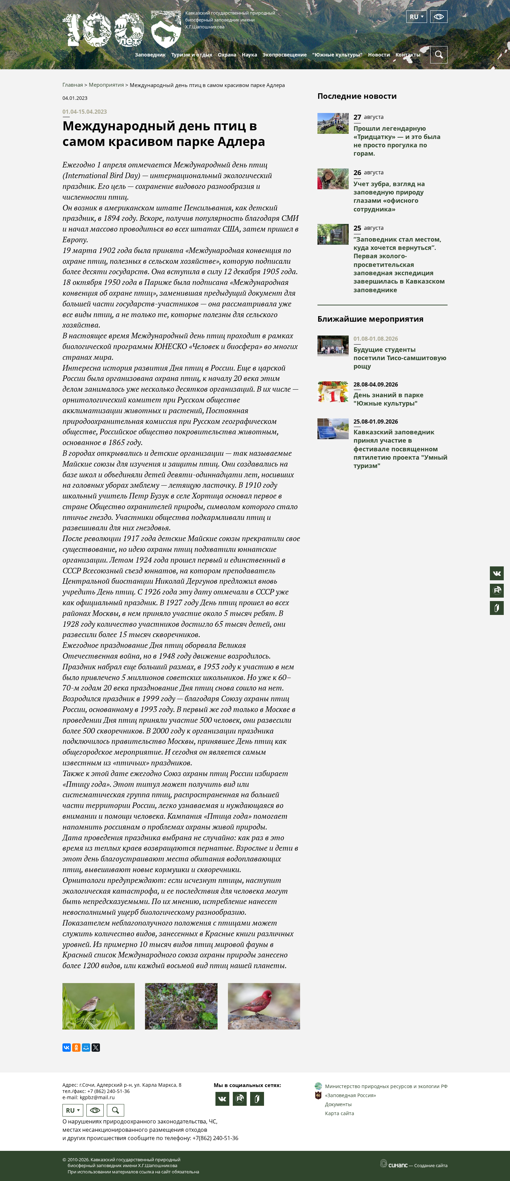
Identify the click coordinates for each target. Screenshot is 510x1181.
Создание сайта (431, 1165)
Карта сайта (339, 1113)
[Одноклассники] (76, 1047)
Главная (72, 84)
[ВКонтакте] (66, 1047)
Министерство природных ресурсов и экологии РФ (386, 1086)
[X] (96, 1047)
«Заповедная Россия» (350, 1095)
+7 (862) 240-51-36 (108, 1091)
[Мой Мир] (86, 1047)
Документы (338, 1104)
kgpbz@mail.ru (97, 1097)
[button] (98, 1006)
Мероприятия (106, 84)
